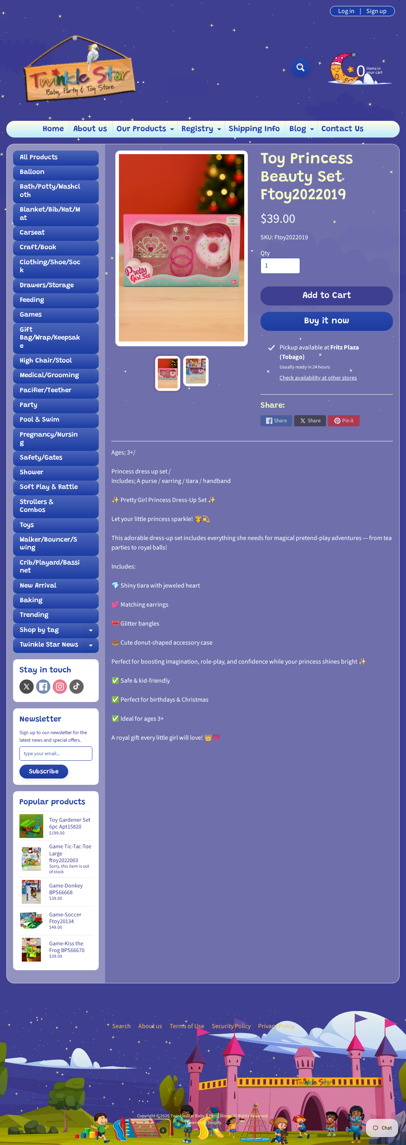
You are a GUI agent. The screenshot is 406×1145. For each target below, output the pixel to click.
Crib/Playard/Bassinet (50, 567)
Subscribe (44, 772)
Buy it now (326, 321)
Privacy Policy (276, 1026)
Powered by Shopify (203, 1123)
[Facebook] (43, 686)
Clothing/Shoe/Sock (50, 267)
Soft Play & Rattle (49, 487)
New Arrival (38, 586)
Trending (34, 615)
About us (90, 129)
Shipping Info (254, 129)
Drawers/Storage (47, 285)
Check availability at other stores (318, 378)
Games (31, 315)
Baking (31, 600)
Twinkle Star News (59, 647)
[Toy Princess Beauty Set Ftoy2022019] (167, 373)
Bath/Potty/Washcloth (50, 191)
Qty (265, 253)
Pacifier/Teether (45, 390)
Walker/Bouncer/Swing (48, 544)
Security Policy (231, 1026)
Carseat (32, 233)
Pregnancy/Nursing (49, 439)
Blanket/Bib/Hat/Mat (50, 214)
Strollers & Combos (37, 506)
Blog (302, 131)
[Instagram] (60, 686)
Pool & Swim (39, 420)
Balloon (32, 172)
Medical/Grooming (49, 375)
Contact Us (343, 129)
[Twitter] (26, 686)
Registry (202, 131)
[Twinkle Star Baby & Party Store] (75, 67)
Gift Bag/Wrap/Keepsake (50, 338)
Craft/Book (38, 247)
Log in (346, 11)
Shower (31, 472)
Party (28, 405)
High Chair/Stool (46, 361)
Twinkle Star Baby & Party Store (200, 1116)
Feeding (32, 300)
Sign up (376, 11)
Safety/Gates (41, 458)
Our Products (146, 131)
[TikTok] (76, 686)
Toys (27, 525)
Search (121, 1026)
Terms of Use (187, 1026)
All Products (38, 158)
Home (53, 129)
